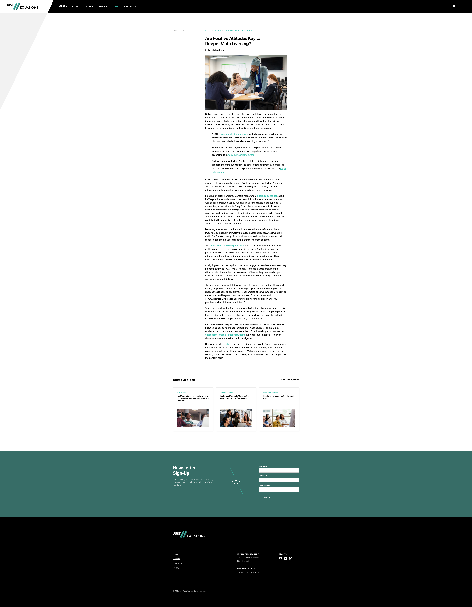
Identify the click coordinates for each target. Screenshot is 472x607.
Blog (116, 6)
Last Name (263, 476)
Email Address (264, 485)
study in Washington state (240, 155)
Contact (176, 559)
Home (175, 30)
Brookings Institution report (234, 134)
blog (182, 30)
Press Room (178, 563)
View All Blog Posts (290, 379)
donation (258, 573)
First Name (263, 466)
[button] (64, 6)
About (175, 554)
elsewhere (226, 344)
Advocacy (104, 6)
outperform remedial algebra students (225, 335)
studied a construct (267, 196)
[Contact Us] (454, 6)
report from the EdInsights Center (227, 246)
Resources (89, 6)
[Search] (465, 6)
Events (75, 6)
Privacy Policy (178, 568)
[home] (22, 6)
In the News (130, 6)
